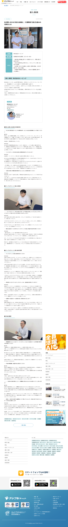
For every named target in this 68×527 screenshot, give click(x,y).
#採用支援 (58, 451)
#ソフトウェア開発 (33, 418)
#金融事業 (52, 454)
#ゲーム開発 (40, 445)
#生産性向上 (14, 420)
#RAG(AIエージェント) (17, 418)
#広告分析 (44, 451)
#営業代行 (40, 449)
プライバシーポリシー (15, 513)
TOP (17, 1)
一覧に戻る (8, 19)
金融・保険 (48, 377)
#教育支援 (34, 453)
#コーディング (46, 445)
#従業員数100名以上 (44, 440)
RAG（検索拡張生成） (39, 504)
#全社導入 (54, 447)
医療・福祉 (8, 108)
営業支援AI (46, 1)
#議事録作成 (47, 454)
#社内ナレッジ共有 (35, 454)
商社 (47, 360)
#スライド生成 (52, 445)
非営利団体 (48, 379)
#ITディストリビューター (40, 444)
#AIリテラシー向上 (57, 442)
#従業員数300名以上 (10, 109)
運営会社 (55, 508)
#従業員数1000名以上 (36, 440)
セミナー (36, 510)
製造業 (47, 374)
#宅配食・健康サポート (47, 449)
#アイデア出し (34, 445)
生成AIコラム (37, 515)
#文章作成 (38, 453)
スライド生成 (40, 1)
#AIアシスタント (43, 442)
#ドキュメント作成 (43, 447)
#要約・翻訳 (42, 454)
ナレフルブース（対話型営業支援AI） (42, 511)
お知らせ (55, 500)
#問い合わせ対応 (7, 420)
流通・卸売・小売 (49, 369)
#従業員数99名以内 (35, 442)
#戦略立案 (54, 451)
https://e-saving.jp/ (10, 107)
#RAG (47, 444)
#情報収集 (49, 451)
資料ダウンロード (57, 496)
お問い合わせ (56, 498)
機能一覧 (26, 1)
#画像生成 (54, 453)
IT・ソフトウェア (49, 355)
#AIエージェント (50, 442)
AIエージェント (33, 1)
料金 (21, 1)
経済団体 (47, 371)
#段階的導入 (43, 453)
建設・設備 (48, 366)
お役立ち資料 (37, 508)
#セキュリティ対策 (25, 418)
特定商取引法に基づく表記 (59, 504)
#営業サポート (34, 449)
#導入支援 (34, 451)
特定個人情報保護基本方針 (15, 514)
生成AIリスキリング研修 (39, 513)
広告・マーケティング (50, 363)
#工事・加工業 (39, 451)
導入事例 (53, 1)
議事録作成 (36, 502)
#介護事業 (39, 418)
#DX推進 (33, 444)
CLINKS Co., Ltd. (31, 523)
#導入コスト (59, 449)
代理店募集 (55, 502)
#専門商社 (54, 449)
